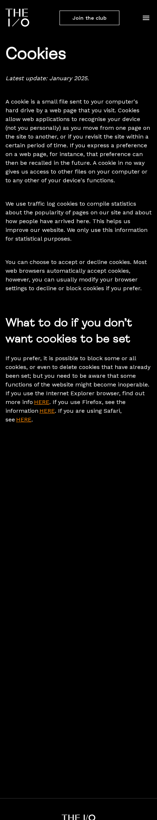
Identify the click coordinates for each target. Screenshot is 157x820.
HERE (41, 402)
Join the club (90, 18)
